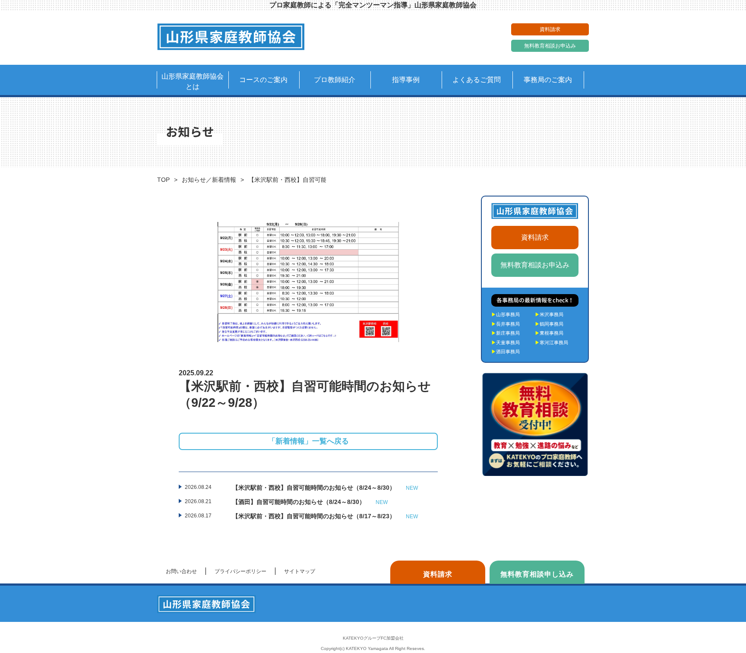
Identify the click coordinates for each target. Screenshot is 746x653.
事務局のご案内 (548, 79)
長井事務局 (505, 323)
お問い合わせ (181, 571)
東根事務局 (549, 333)
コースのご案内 (263, 79)
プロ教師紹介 (334, 79)
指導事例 (406, 79)
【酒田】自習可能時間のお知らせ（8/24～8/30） (310, 501)
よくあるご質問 (476, 79)
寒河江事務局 (551, 342)
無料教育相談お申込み (550, 46)
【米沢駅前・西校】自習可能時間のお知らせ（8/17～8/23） (325, 516)
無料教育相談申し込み (537, 574)
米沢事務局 (549, 314)
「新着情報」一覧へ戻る (308, 441)
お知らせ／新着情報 (209, 179)
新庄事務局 (505, 333)
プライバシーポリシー (240, 571)
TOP (163, 179)
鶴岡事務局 (549, 323)
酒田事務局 (505, 351)
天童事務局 (505, 342)
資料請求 (550, 29)
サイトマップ (299, 571)
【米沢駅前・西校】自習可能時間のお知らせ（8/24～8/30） (325, 487)
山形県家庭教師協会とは (192, 81)
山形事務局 (505, 314)
